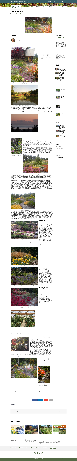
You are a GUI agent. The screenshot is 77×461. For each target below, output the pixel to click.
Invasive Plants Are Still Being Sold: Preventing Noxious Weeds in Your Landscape (44, 437)
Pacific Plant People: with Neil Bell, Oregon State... (62, 136)
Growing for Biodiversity (60, 148)
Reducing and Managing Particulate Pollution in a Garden (63, 108)
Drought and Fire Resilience (60, 150)
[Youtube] (61, 37)
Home (11, 13)
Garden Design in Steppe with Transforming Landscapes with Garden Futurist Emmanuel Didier (59, 437)
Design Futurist (58, 155)
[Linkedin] (63, 37)
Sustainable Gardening (59, 157)
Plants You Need (58, 146)
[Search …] (65, 1)
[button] (38, 6)
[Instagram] (60, 37)
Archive (14, 13)
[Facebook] (58, 37)
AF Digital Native (64, 458)
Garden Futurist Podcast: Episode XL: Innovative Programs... (62, 69)
